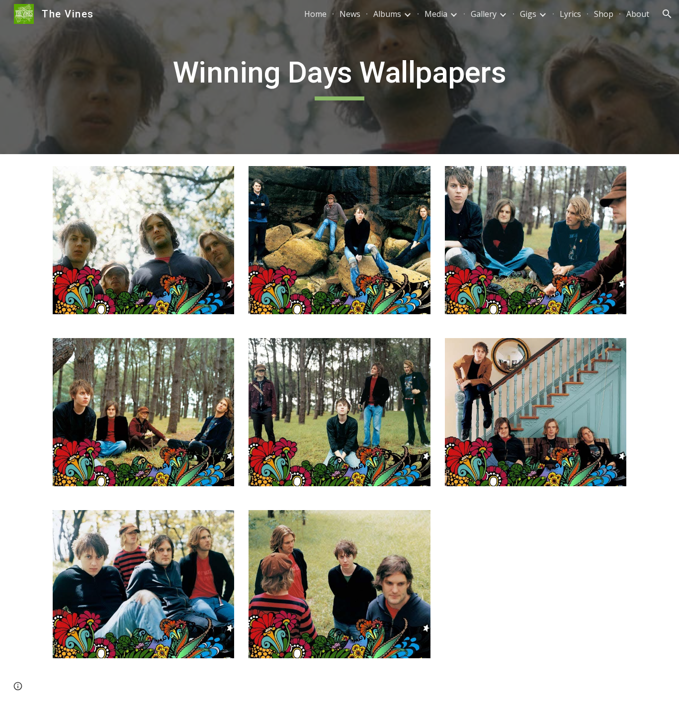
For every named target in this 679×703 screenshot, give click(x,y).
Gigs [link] (528, 13)
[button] (667, 14)
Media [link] (435, 13)
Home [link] (315, 13)
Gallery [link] (484, 13)
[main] (339, 77)
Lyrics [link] (570, 13)
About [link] (637, 13)
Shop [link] (603, 13)
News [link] (350, 13)
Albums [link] (387, 13)
